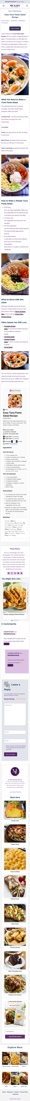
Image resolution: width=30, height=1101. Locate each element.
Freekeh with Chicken (15, 995)
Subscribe (15, 1094)
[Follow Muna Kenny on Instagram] (15, 573)
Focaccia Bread (15, 871)
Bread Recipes (15, 1066)
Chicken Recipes (6, 1066)
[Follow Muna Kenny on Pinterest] (21, 573)
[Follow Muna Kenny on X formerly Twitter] (11, 573)
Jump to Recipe (15, 28)
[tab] (11, 620)
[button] (4, 418)
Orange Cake (15, 820)
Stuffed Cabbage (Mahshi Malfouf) (14, 614)
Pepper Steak (15, 844)
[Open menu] (3, 5)
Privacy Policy (24, 1092)
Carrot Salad (8, 347)
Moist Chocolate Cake (15, 971)
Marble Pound (15, 899)
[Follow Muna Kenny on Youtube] (18, 573)
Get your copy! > (15, 1)
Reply (6, 644)
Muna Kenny (6, 20)
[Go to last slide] (4, 600)
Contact (16, 1092)
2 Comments (4, 23)
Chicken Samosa (15, 947)
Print (6, 410)
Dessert (24, 1066)
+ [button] (16, 441)
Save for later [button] (16, 390)
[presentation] (14, 597)
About (4, 1092)
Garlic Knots (15, 924)
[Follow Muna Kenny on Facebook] (8, 573)
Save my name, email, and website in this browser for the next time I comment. (16, 747)
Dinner (6, 1086)
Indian (15, 1086)
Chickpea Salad (9, 337)
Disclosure (10, 1092)
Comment (8, 705)
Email (7, 741)
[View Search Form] (27, 6)
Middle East (24, 1086)
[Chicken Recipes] (6, 1058)
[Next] (26, 600)
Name (7, 732)
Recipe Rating (9, 699)
